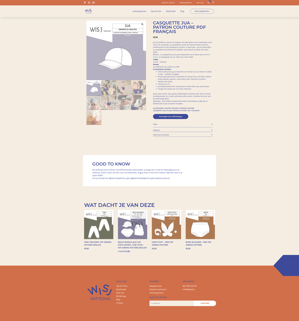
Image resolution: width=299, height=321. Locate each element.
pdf (188, 110)
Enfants (175, 108)
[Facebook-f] (85, 3)
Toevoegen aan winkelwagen (170, 116)
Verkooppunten (139, 11)
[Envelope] (93, 3)
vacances (195, 110)
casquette (157, 110)
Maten (155, 124)
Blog (182, 11)
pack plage (167, 110)
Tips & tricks (156, 11)
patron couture (179, 110)
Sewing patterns (185, 3)
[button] (142, 24)
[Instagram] (89, 3)
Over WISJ (200, 3)
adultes (167, 108)
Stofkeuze (156, 130)
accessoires (158, 108)
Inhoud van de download (161, 135)
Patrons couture (168, 3)
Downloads (171, 11)
